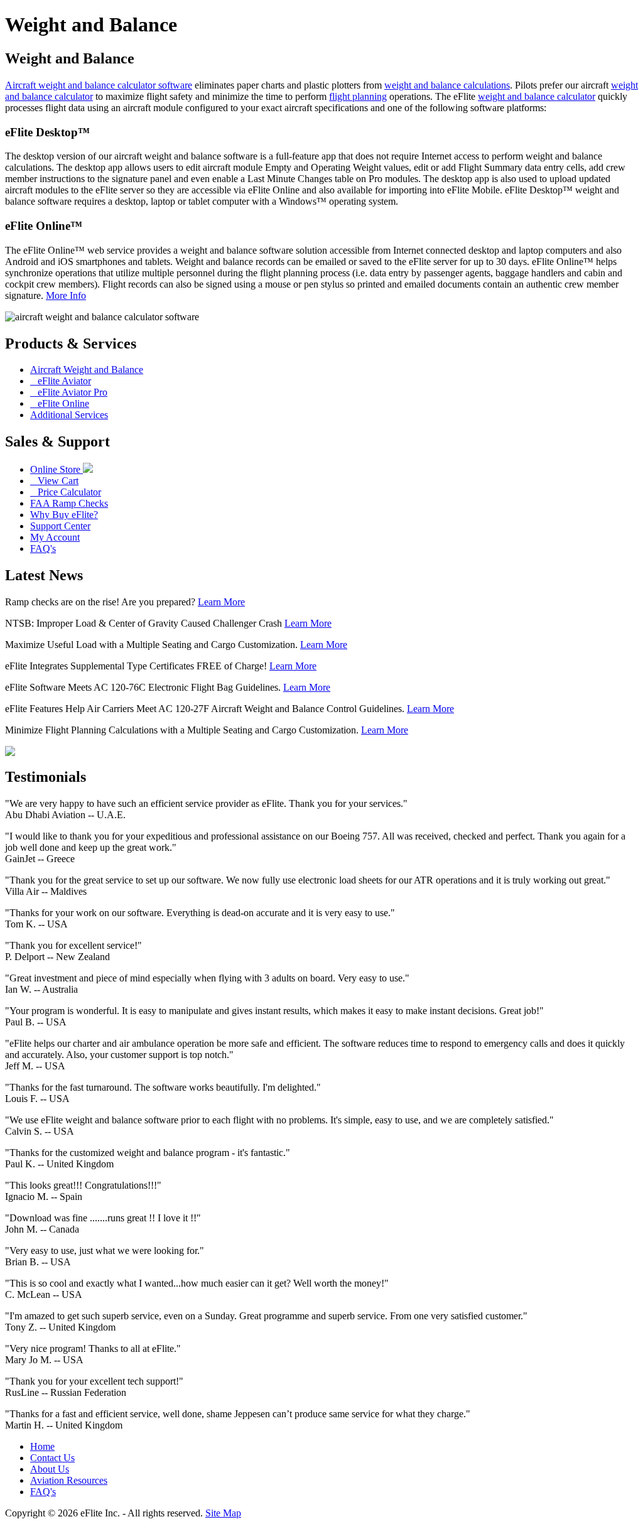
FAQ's (43, 548)
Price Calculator (65, 492)
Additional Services (69, 414)
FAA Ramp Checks (69, 503)
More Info (66, 295)
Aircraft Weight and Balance (86, 369)
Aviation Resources (68, 1480)
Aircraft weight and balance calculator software (98, 85)
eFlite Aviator (60, 380)
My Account (55, 537)
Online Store (56, 469)
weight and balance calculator (536, 96)
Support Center (60, 526)
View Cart (54, 480)
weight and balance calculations (447, 85)
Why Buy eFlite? (64, 514)
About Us (49, 1469)
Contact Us (52, 1457)
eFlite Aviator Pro (68, 392)
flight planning (358, 96)
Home (42, 1446)
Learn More (221, 602)
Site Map (223, 1513)
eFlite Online (59, 403)
